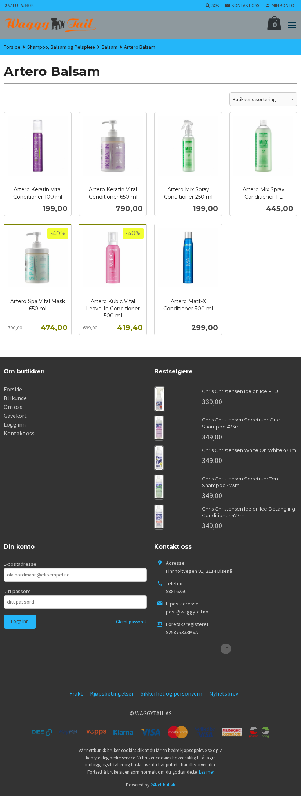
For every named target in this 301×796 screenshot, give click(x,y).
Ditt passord (17, 591)
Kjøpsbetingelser (112, 693)
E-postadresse (20, 564)
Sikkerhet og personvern (171, 693)
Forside (12, 47)
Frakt (76, 693)
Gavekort (15, 415)
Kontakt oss (19, 433)
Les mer (206, 772)
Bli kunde (15, 398)
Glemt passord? (131, 622)
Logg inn (15, 424)
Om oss (13, 406)
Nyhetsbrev (223, 693)
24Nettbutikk (162, 785)
